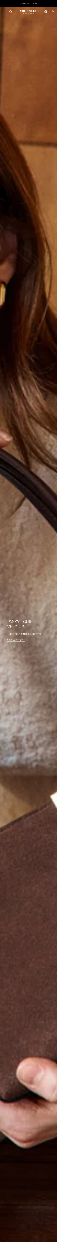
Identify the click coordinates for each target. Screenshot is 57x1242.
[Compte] (46, 12)
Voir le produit (16, 640)
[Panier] (52, 12)
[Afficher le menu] (5, 11)
